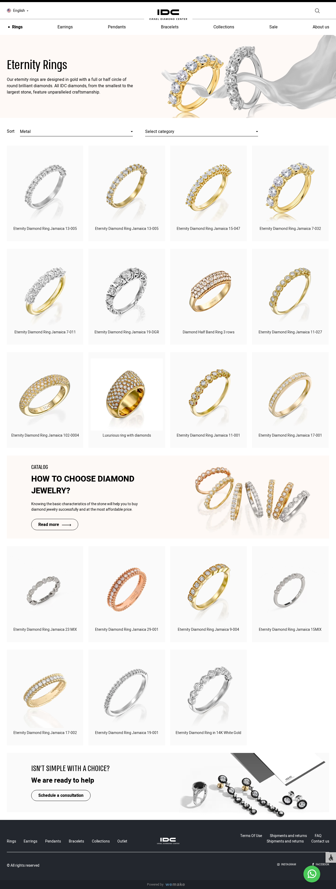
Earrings (65, 27)
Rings (17, 27)
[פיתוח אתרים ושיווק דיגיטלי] (177, 885)
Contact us (320, 841)
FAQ (318, 836)
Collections (223, 27)
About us (321, 27)
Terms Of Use (251, 836)
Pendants (117, 27)
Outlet (122, 841)
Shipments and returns (288, 836)
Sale (273, 27)
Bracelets (169, 27)
